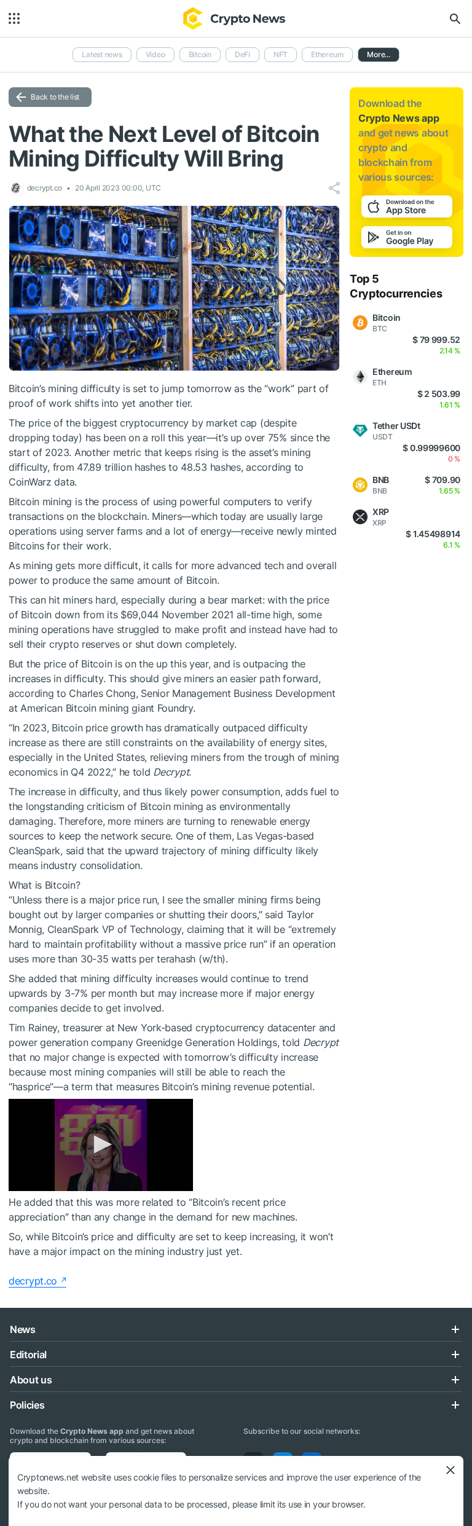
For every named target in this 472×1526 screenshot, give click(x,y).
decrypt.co (33, 1281)
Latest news (102, 54)
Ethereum (327, 54)
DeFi (242, 54)
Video (155, 54)
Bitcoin (200, 54)
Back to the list (55, 96)
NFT (280, 54)
